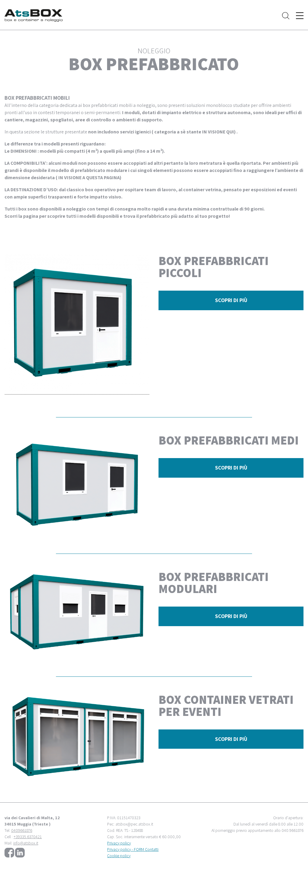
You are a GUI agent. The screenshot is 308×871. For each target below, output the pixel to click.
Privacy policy (119, 843)
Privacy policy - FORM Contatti (133, 849)
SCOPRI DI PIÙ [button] (231, 300)
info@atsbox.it (25, 843)
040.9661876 (292, 830)
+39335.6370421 (28, 836)
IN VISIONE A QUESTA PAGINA (89, 177)
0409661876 (21, 830)
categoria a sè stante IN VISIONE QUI (194, 132)
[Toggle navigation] (299, 15)
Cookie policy (119, 855)
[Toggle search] (285, 15)
